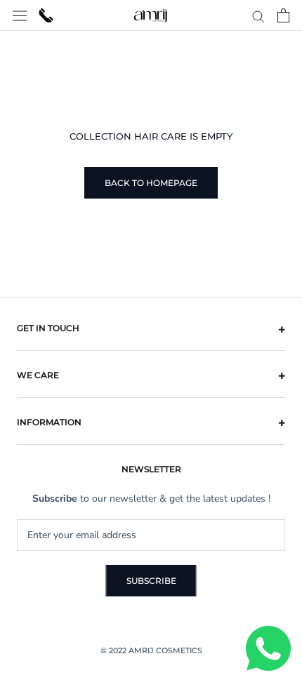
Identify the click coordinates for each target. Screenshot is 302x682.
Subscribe (151, 580)
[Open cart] (283, 15)
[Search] (258, 16)
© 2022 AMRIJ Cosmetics (151, 650)
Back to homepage (151, 183)
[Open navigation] (20, 15)
